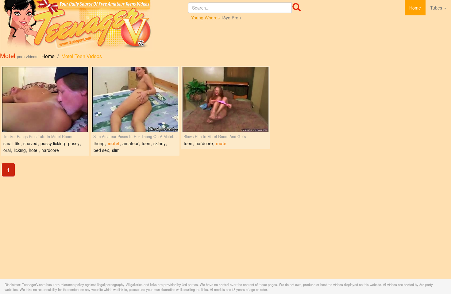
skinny (159, 143)
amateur (130, 143)
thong (99, 143)
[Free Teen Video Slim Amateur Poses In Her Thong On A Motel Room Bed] (135, 99)
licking (20, 150)
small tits (11, 143)
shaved (30, 143)
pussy (73, 143)
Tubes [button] (436, 8)
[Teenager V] (94, 25)
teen (146, 143)
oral (7, 150)
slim (116, 150)
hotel (33, 150)
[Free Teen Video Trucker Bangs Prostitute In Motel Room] (45, 99)
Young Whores (205, 17)
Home (415, 8)
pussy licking (52, 143)
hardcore (50, 150)
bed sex (101, 150)
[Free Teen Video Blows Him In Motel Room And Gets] (225, 99)
